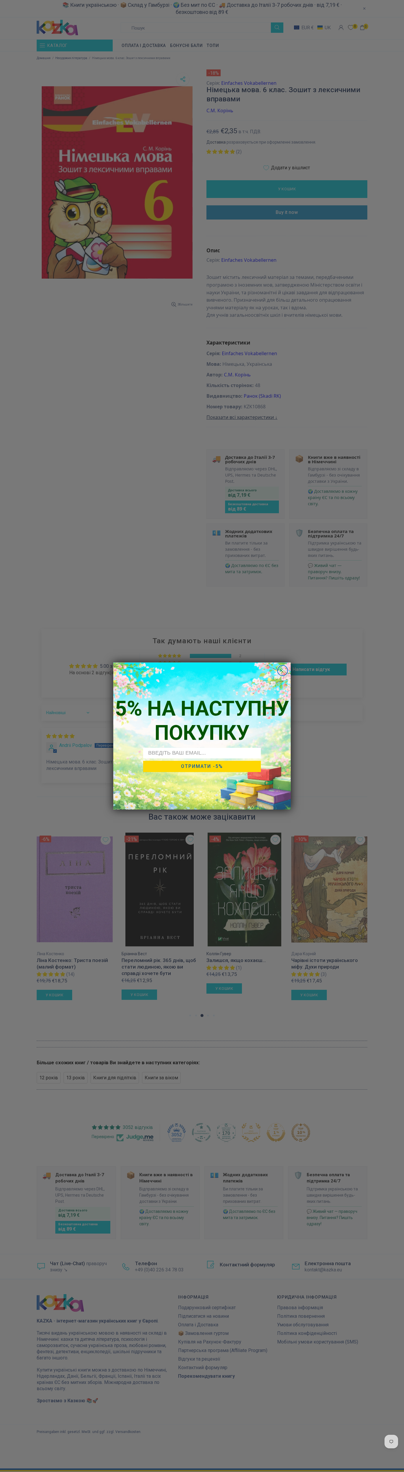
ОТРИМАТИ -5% (202, 766)
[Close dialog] (282, 670)
